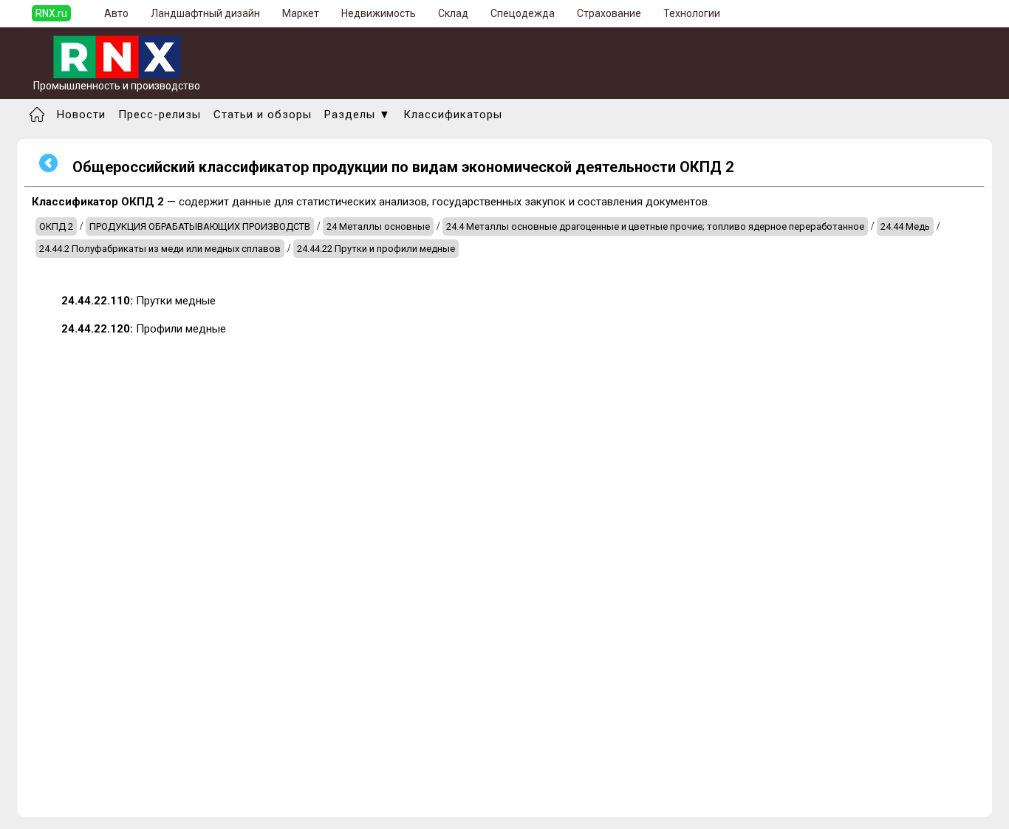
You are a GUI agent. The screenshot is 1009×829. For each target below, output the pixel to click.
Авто (116, 13)
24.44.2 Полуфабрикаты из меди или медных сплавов (160, 248)
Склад (453, 13)
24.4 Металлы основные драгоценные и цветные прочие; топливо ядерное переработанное (655, 226)
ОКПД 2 (56, 226)
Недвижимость (378, 13)
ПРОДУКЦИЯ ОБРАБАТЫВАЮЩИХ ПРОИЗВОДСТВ (199, 226)
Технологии (691, 13)
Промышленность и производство (116, 86)
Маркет (300, 13)
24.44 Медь (905, 226)
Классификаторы (452, 114)
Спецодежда (522, 13)
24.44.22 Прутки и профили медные (376, 248)
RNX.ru (51, 13)
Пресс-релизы (159, 114)
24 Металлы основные (378, 226)
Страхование (609, 13)
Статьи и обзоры (262, 114)
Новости (81, 114)
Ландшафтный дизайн (205, 13)
